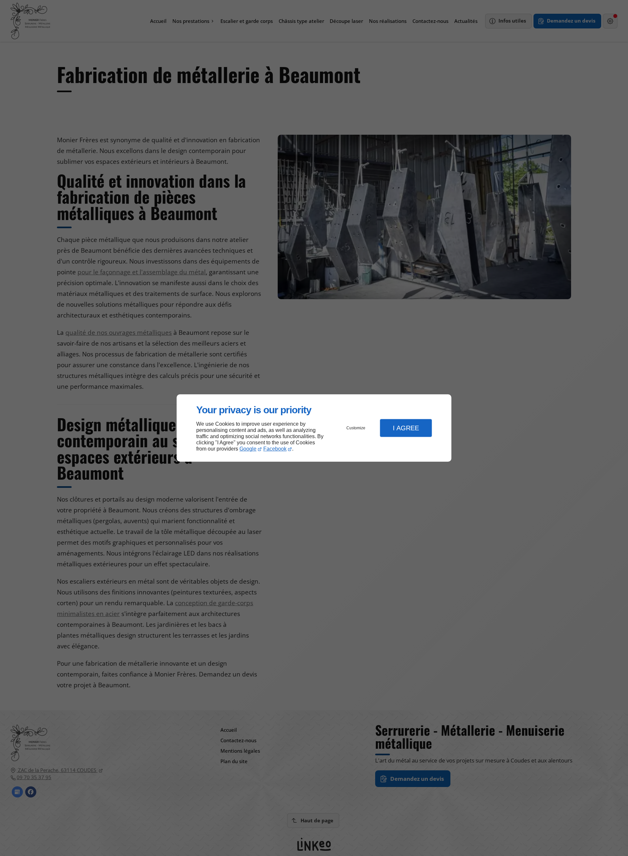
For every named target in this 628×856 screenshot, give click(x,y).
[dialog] (314, 428)
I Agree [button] (406, 428)
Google (247, 449)
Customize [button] (355, 428)
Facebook (275, 449)
